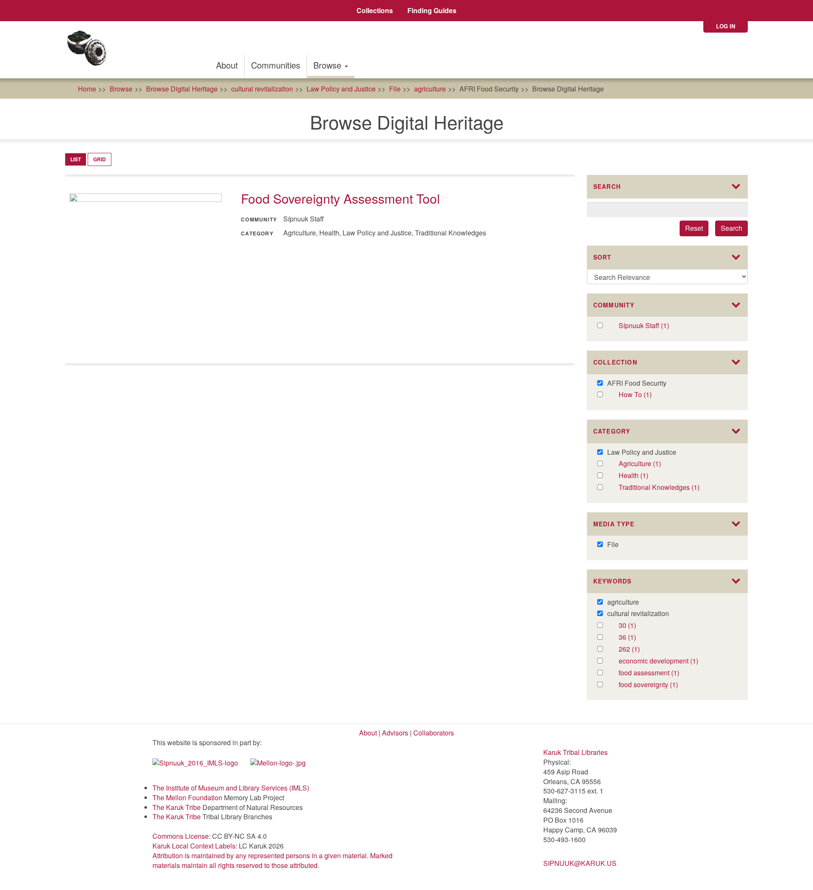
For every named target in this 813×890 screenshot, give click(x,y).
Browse (328, 65)
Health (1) (643, 476)
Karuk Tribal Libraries (575, 752)
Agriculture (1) (656, 464)
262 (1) (638, 649)
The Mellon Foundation (187, 797)
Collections (375, 10)
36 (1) (636, 637)
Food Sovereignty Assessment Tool (340, 198)
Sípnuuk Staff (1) (656, 326)
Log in (725, 26)
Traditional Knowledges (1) (677, 487)
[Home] (89, 49)
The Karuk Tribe (176, 807)
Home (87, 89)
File (395, 89)
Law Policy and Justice (341, 89)
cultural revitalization (262, 89)
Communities (275, 65)
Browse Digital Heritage (182, 89)
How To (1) (644, 395)
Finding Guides (431, 10)
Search (731, 228)
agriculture (430, 89)
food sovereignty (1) (666, 685)
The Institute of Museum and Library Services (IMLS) (230, 788)
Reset (694, 228)
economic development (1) (677, 661)
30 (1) (636, 625)
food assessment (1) (667, 673)
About (227, 65)
